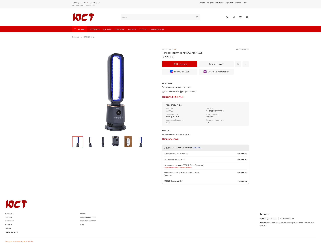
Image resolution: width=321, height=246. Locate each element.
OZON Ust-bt (89, 37)
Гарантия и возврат (233, 3)
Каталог (81, 29)
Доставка (107, 29)
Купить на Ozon (181, 71)
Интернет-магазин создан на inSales (19, 241)
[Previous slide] (75, 91)
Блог (245, 3)
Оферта (202, 3)
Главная (75, 37)
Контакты (132, 29)
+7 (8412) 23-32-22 (79, 3)
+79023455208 (94, 3)
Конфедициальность (215, 3)
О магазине (120, 29)
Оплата (143, 29)
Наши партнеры (157, 29)
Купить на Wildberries (218, 71)
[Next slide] (155, 91)
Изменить (197, 148)
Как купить (95, 29)
